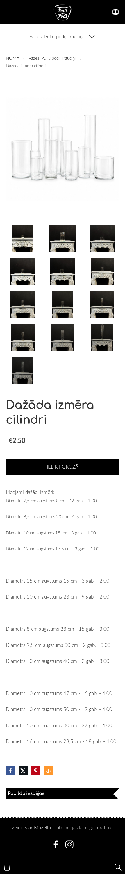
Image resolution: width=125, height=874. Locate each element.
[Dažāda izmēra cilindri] (23, 238)
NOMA (12, 58)
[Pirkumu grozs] (7, 867)
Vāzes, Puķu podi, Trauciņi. (52, 58)
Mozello (42, 827)
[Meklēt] (118, 867)
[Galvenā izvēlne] (9, 12)
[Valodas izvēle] (116, 12)
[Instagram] (69, 844)
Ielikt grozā (62, 466)
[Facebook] (56, 844)
